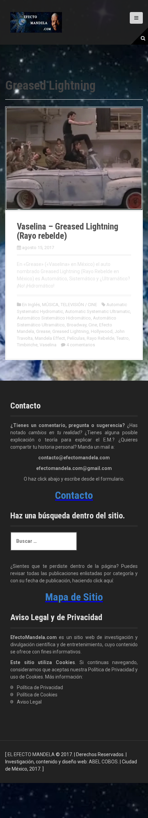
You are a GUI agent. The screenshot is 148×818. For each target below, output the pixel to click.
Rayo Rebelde (100, 338)
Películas (76, 338)
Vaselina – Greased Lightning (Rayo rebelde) (67, 231)
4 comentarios (80, 344)
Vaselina (48, 344)
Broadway (76, 324)
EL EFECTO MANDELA (31, 754)
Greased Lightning (70, 331)
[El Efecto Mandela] (36, 22)
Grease (43, 331)
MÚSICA (50, 304)
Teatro (122, 338)
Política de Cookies (37, 694)
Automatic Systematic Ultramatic (97, 311)
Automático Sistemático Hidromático (54, 318)
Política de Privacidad (40, 687)
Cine (92, 324)
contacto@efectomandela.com (74, 457)
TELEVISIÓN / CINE (79, 304)
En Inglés (31, 304)
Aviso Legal (29, 702)
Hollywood (102, 331)
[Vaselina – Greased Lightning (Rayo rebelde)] (74, 157)
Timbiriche (27, 344)
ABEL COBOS (103, 761)
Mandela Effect (50, 338)
